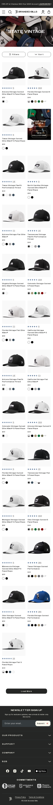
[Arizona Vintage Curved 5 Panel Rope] (39, 408)
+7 (45, 101)
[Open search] (10, 12)
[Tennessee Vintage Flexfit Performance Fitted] (39, 216)
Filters (15, 54)
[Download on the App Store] (41, 771)
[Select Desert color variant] (35, 101)
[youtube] (29, 771)
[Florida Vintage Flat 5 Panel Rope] (13, 644)
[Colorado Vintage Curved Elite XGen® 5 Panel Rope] (13, 408)
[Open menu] (3, 12)
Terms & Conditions (36, 797)
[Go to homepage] (26, 12)
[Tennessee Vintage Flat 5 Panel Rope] (39, 454)
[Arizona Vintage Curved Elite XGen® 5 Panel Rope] (13, 73)
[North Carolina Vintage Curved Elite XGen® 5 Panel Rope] (39, 167)
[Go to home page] (10, 799)
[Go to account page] (43, 12)
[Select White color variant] (6, 101)
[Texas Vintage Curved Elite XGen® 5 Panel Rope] (13, 120)
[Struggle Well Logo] (26, 786)
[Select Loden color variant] (42, 101)
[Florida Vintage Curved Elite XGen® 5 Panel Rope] (13, 454)
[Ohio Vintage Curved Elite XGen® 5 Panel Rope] (13, 597)
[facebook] (7, 771)
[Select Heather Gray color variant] (10, 195)
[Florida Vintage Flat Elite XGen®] (13, 312)
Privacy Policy (20, 797)
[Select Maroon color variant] (42, 293)
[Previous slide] (2, 4)
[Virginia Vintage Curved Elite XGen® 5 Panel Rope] (13, 265)
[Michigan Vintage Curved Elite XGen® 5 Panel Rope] (13, 501)
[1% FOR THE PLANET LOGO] (8, 786)
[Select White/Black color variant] (29, 101)
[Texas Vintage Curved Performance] (39, 548)
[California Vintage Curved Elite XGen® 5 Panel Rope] (39, 312)
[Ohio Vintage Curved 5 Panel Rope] (39, 501)
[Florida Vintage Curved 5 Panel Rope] (39, 73)
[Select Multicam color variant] (29, 576)
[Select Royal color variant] (29, 625)
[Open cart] (49, 12)
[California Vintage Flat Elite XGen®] (39, 361)
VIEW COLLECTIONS (39, 134)
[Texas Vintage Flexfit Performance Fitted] (13, 167)
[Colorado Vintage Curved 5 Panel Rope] (39, 265)
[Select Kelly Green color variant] (39, 101)
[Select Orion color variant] (13, 195)
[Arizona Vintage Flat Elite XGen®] (13, 216)
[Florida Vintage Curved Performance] (39, 597)
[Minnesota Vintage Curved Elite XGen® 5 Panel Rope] (13, 548)
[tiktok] (22, 771)
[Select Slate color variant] (39, 576)
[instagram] (14, 771)
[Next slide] (51, 4)
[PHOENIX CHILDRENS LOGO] (44, 786)
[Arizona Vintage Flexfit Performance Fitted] (13, 361)
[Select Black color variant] (3, 101)
